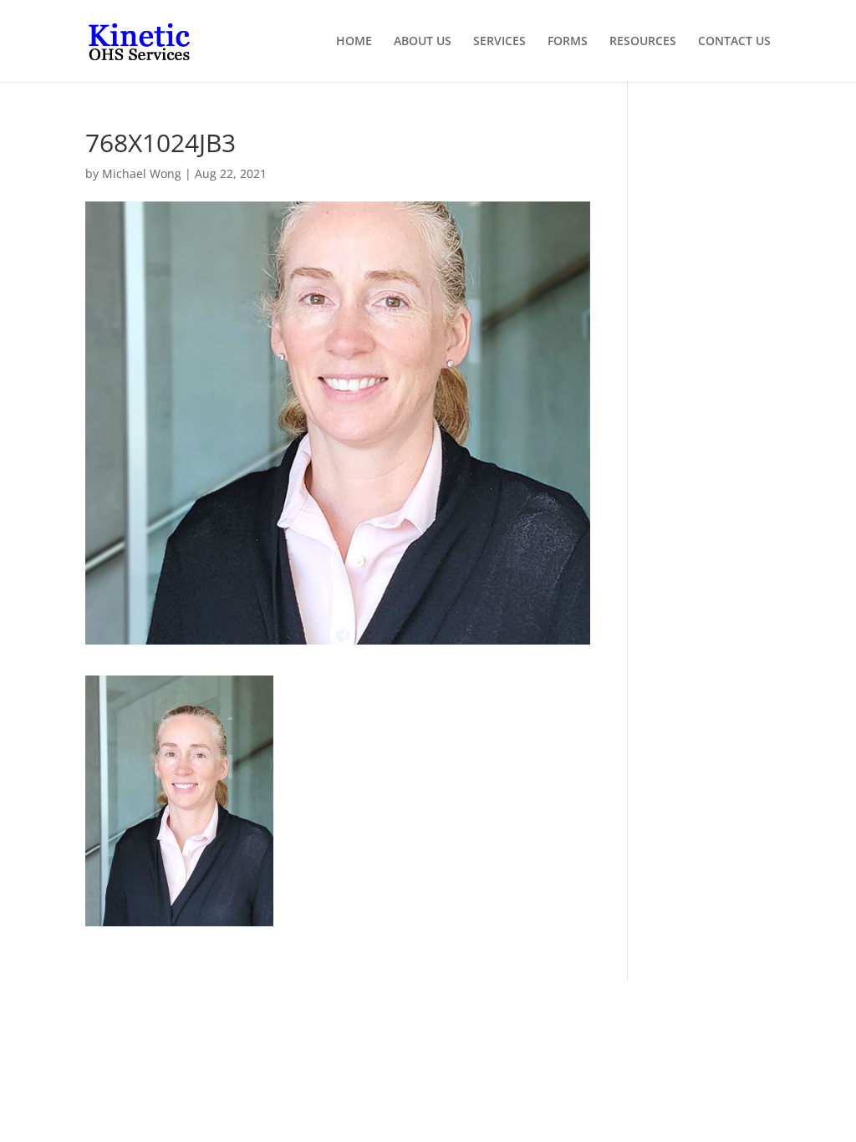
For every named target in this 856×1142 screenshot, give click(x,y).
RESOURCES (642, 41)
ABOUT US (422, 41)
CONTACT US (734, 41)
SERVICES (499, 41)
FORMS (568, 41)
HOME (354, 41)
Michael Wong (141, 173)
